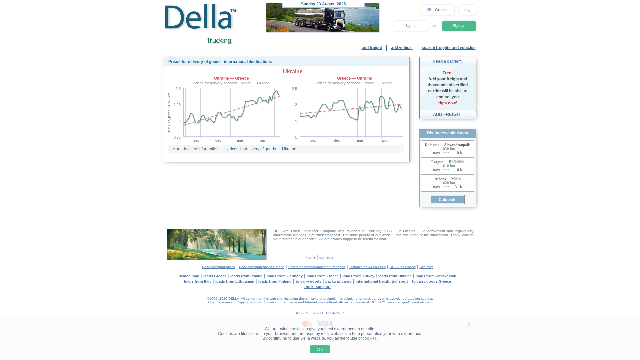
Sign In (410, 26)
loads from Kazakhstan (436, 276)
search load (189, 276)
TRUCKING (332, 313)
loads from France (323, 276)
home (310, 257)
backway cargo (338, 281)
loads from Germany (285, 276)
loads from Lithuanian (234, 281)
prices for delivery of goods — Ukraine (261, 149)
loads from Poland (246, 276)
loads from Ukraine (395, 276)
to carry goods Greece (431, 281)
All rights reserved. (221, 302)
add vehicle (402, 47)
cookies (297, 329)
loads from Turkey (358, 276)
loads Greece (214, 276)
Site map (426, 267)
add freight (372, 47)
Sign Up (459, 26)
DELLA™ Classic (403, 267)
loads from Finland (275, 281)
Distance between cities (367, 267)
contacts (326, 257)
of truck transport (325, 235)
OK (320, 349)
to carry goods (308, 281)
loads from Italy (197, 281)
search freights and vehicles (449, 47)
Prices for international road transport (316, 267)
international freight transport (382, 281)
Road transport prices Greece (261, 267)
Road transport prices (218, 267)
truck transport (317, 287)
